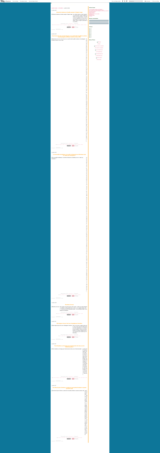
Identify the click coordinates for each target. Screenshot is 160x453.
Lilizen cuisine (54, 8)
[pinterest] (127, 1)
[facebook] (122, 1)
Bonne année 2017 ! (92, 12)
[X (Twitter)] (124, 1)
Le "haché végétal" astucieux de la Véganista (95, 9)
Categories (60, 8)
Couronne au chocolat (92, 11)
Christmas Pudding (91, 15)
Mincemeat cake (91, 14)
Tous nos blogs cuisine (116, 1)
